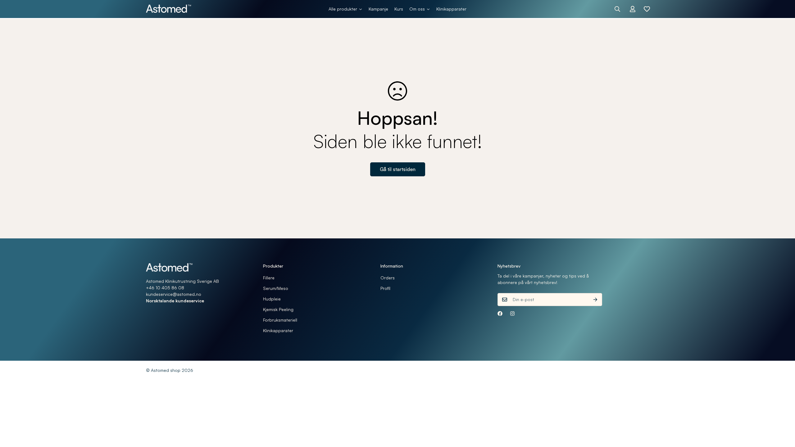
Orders (387, 277)
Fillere (269, 277)
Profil (385, 288)
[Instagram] (512, 313)
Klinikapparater (278, 330)
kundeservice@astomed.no (173, 294)
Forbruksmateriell (280, 320)
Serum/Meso (275, 288)
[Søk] (617, 9)
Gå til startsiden (398, 169)
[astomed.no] (168, 9)
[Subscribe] (595, 299)
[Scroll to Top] (783, 413)
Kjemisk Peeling (278, 309)
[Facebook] (499, 313)
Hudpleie (272, 298)
